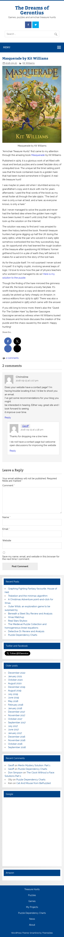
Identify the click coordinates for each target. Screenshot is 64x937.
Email (6, 529)
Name (6, 517)
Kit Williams (29, 63)
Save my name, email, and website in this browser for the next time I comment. (30, 557)
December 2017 (16, 711)
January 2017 (15, 733)
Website (6, 540)
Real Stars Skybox (17, 620)
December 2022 (16, 672)
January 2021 (15, 676)
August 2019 (14, 690)
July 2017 (13, 726)
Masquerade (38, 155)
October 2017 (15, 719)
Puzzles (32, 895)
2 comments (12, 358)
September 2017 (17, 722)
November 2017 (16, 715)
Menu (6, 47)
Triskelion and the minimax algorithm (28, 595)
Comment (8, 485)
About (32, 925)
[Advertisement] (32, 831)
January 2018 (15, 708)
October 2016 (15, 743)
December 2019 (16, 687)
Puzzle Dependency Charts (22, 635)
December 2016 (16, 736)
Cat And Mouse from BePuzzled (33, 783)
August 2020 (15, 683)
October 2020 (15, 679)
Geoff (25, 426)
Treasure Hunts (32, 889)
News (32, 919)
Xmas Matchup (16, 617)
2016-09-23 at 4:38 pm (32, 429)
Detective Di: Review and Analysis (26, 631)
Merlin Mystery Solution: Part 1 (34, 765)
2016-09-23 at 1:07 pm (27, 380)
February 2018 (15, 704)
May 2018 (13, 701)
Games (32, 901)
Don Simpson (15, 772)
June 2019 (13, 697)
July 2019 (13, 694)
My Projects (32, 907)
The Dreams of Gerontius (32, 9)
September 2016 (17, 747)
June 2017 (13, 729)
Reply (8, 417)
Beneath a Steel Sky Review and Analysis (30, 613)
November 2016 (16, 740)
